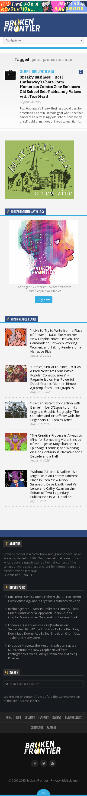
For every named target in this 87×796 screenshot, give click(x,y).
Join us (27, 575)
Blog (18, 717)
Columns (25, 72)
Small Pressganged (43, 72)
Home (9, 717)
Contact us (37, 727)
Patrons (51, 727)
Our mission (11, 575)
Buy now (44, 300)
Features (43, 717)
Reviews (56, 717)
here (35, 701)
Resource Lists (73, 717)
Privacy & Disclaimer (65, 780)
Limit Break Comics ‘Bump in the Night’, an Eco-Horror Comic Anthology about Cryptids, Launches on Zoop (44, 598)
